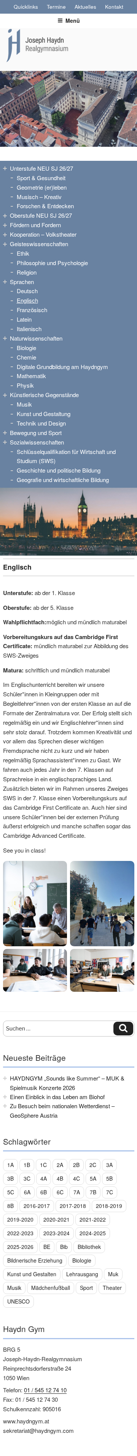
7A (76, 1192)
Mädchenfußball (50, 1287)
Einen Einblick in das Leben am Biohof (57, 1097)
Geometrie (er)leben (42, 187)
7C (109, 1192)
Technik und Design (41, 423)
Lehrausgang (82, 1274)
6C (60, 1192)
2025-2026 (20, 1246)
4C (76, 1178)
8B (10, 1205)
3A (109, 1165)
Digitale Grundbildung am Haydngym (62, 367)
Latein (24, 319)
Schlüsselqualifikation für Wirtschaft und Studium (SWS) (66, 456)
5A (93, 1178)
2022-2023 (20, 1233)
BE (46, 1246)
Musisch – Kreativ (39, 197)
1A (10, 1165)
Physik (25, 385)
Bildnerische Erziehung (34, 1260)
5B (109, 1178)
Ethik (23, 253)
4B (60, 1178)
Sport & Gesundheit (41, 178)
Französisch (32, 310)
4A (43, 1178)
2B (76, 1165)
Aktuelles (85, 6)
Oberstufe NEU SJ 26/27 (41, 215)
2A (60, 1165)
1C (43, 1165)
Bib (64, 1246)
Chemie (26, 357)
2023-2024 (56, 1233)
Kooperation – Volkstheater (43, 234)
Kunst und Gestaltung (43, 414)
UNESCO (18, 1301)
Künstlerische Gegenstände (44, 395)
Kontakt (114, 6)
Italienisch (29, 329)
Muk (113, 1274)
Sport (86, 1287)
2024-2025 (93, 1233)
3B (10, 1178)
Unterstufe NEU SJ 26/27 (41, 168)
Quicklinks (26, 6)
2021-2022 (93, 1219)
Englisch (27, 300)
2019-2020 (20, 1219)
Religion (27, 272)
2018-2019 (109, 1205)
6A (27, 1192)
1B (27, 1165)
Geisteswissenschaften (39, 244)
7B (93, 1192)
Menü (72, 20)
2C (92, 1165)
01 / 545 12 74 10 (45, 1390)
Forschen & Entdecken (45, 206)
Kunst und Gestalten (31, 1274)
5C (10, 1192)
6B (43, 1192)
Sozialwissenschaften (37, 442)
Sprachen (22, 282)
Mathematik (31, 376)
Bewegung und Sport (36, 433)
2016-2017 (37, 1205)
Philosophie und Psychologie (52, 263)
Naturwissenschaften (36, 338)
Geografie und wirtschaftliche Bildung (63, 480)
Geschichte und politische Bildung (58, 470)
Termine (56, 6)
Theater (112, 1287)
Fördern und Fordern (35, 225)
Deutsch (27, 291)
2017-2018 (73, 1205)
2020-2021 (56, 1219)
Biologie (26, 348)
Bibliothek (89, 1246)
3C (27, 1178)
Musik (24, 404)
